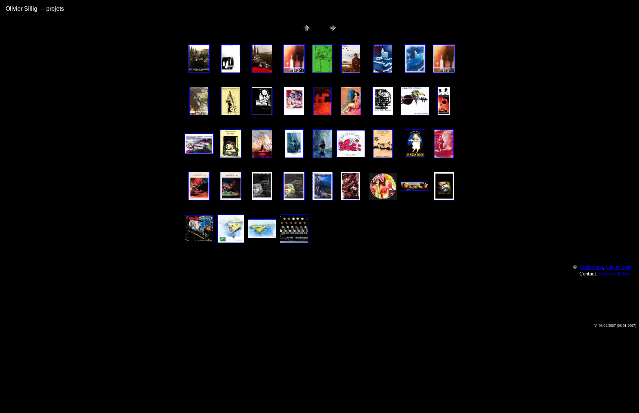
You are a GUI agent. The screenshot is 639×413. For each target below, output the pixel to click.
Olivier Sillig (619, 267)
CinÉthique (591, 267)
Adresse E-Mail (615, 274)
